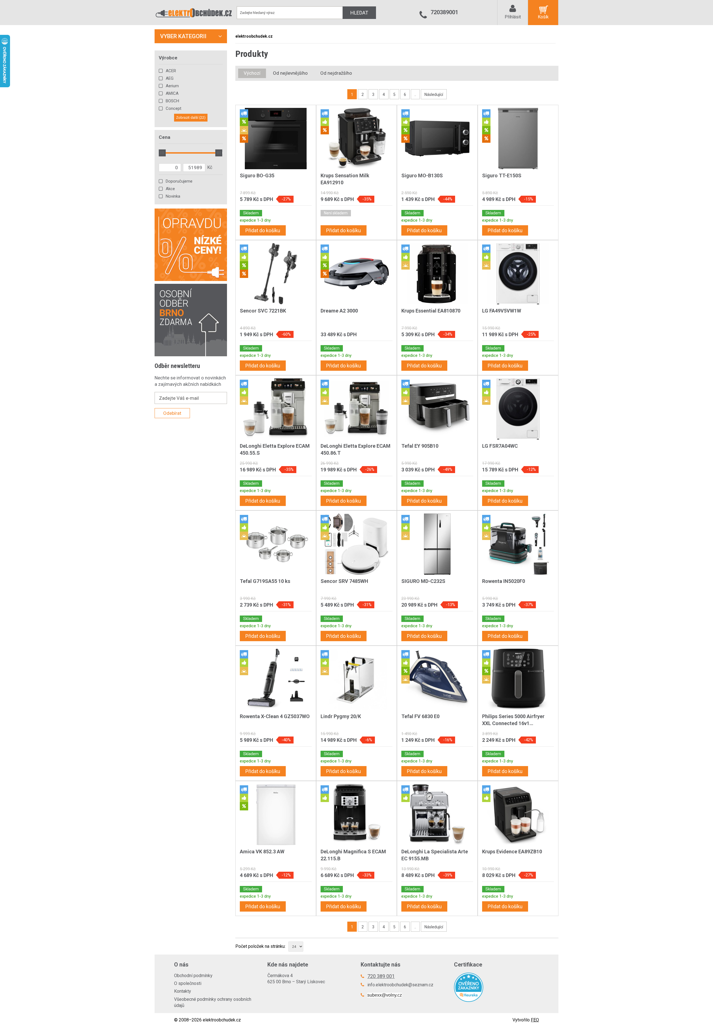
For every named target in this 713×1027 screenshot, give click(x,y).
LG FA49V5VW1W (501, 311)
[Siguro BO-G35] (276, 138)
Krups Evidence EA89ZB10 (512, 851)
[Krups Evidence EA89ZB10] (518, 814)
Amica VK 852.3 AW (262, 851)
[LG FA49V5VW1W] (518, 273)
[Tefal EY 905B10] (437, 409)
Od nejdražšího (336, 73)
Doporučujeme (179, 181)
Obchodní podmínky (193, 975)
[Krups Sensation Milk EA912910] (356, 138)
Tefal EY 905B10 (419, 446)
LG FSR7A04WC (500, 446)
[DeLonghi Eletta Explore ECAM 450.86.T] (356, 409)
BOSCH (172, 100)
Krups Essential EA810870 (430, 311)
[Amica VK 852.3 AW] (276, 814)
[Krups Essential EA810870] (437, 273)
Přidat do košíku (262, 230)
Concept (173, 108)
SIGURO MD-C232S (423, 581)
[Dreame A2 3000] (356, 273)
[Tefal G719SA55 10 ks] (276, 544)
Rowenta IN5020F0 (503, 581)
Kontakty (182, 991)
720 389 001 (381, 976)
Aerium (172, 85)
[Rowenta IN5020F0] (518, 544)
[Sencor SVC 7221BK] (276, 273)
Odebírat (172, 413)
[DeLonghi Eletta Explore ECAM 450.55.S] (276, 409)
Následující (433, 94)
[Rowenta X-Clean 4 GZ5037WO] (276, 679)
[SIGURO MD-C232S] (437, 544)
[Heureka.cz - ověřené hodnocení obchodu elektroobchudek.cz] (496, 987)
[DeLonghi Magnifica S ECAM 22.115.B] (356, 814)
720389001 (444, 12)
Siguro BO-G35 (257, 175)
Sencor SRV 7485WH (344, 581)
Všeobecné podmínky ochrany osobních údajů (212, 1002)
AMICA (172, 93)
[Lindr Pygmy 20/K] (356, 679)
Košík (543, 17)
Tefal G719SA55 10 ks (265, 581)
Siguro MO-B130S (422, 175)
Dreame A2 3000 (339, 311)
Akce (170, 188)
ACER (171, 70)
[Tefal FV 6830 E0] (437, 679)
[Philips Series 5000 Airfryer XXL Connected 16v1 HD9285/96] (518, 679)
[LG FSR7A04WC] (518, 409)
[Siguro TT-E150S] (518, 138)
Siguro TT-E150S (501, 175)
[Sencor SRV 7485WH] (356, 544)
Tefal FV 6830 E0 (420, 716)
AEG (170, 78)
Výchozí (252, 73)
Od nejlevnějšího (290, 73)
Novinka (173, 196)
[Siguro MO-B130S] (437, 138)
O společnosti (187, 983)
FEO (535, 1020)
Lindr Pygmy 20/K (341, 716)
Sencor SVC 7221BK (263, 311)
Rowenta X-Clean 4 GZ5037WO (275, 716)
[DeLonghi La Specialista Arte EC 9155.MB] (437, 814)
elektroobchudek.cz (254, 36)
